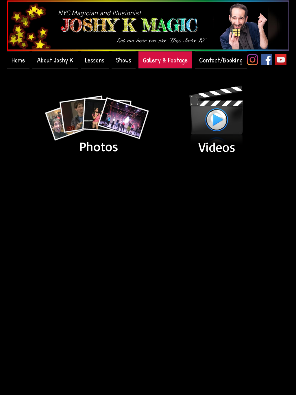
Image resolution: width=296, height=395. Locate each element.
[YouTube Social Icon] (280, 59)
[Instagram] (252, 59)
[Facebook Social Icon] (266, 59)
